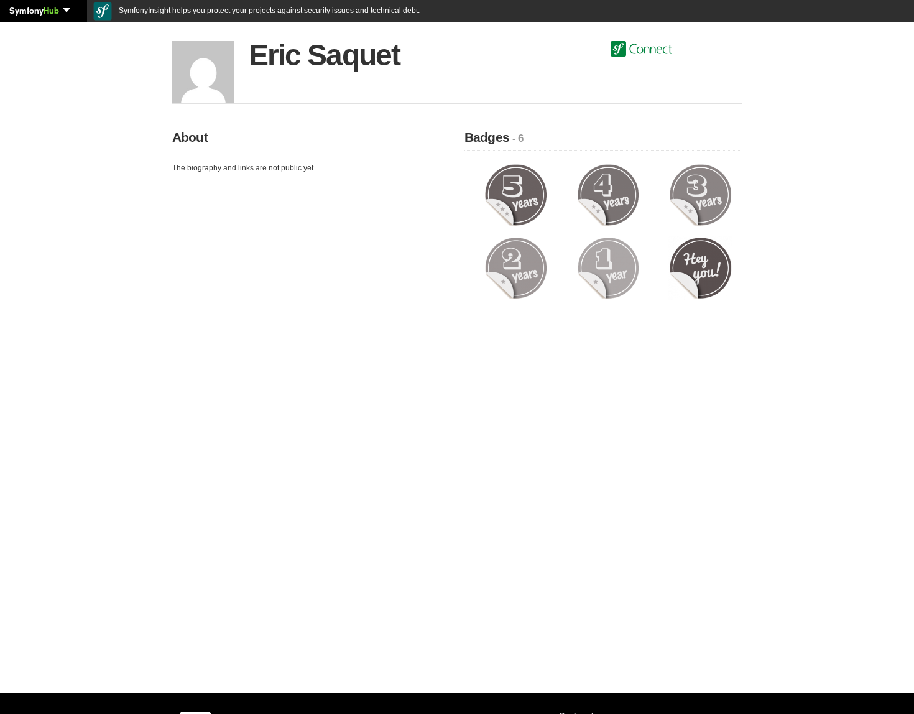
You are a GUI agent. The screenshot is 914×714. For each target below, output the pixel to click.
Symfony (34, 10)
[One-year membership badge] (608, 267)
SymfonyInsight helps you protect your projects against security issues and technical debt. (268, 10)
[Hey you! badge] (700, 267)
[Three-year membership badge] (700, 194)
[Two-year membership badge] (516, 267)
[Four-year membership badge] (608, 194)
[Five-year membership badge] (516, 194)
